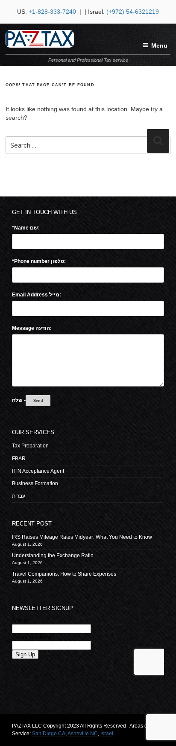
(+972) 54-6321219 (132, 11)
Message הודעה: (32, 328)
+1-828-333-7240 (53, 11)
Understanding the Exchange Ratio (53, 556)
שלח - (19, 400)
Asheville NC (82, 734)
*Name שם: (26, 228)
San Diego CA (48, 734)
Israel (106, 734)
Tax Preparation (30, 446)
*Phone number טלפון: (39, 261)
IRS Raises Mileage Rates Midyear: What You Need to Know (82, 537)
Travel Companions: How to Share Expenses (64, 574)
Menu (159, 45)
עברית (18, 496)
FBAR (19, 459)
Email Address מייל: (36, 295)
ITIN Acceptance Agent (38, 471)
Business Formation (35, 483)
